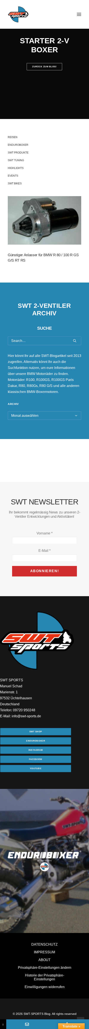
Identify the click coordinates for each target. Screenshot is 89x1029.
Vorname (44, 533)
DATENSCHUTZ (44, 944)
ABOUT (44, 960)
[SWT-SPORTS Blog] (18, 14)
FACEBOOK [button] (35, 759)
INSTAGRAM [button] (36, 750)
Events (13, 175)
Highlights (16, 168)
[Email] (27, 1024)
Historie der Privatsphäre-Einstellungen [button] (44, 977)
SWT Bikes (15, 183)
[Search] (44, 341)
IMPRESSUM (44, 952)
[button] (79, 14)
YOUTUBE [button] (35, 768)
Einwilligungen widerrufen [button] (45, 987)
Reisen (12, 137)
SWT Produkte (18, 152)
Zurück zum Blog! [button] (44, 66)
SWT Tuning (16, 160)
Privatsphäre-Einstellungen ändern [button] (44, 967)
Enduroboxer (18, 144)
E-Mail (44, 550)
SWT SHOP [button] (35, 731)
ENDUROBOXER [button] (35, 741)
